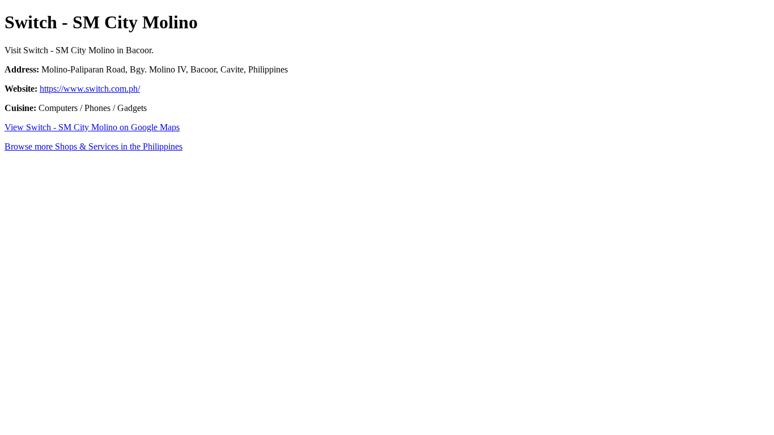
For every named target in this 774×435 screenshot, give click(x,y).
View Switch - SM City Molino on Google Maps (92, 127)
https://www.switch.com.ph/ (90, 88)
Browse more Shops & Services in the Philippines (93, 146)
